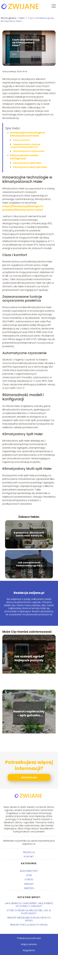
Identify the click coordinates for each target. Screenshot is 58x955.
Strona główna (9, 18)
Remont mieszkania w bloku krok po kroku (29, 919)
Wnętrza (29, 888)
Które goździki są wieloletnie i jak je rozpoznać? (29, 912)
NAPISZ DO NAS (29, 777)
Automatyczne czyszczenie (28, 151)
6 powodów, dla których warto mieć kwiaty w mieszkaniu (29, 534)
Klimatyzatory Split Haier (27, 163)
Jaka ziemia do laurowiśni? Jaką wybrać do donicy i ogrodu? (29, 905)
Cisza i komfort (21, 140)
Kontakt (29, 856)
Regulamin (29, 950)
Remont (29, 884)
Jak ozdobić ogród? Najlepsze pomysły (29, 658)
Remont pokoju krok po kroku (29, 924)
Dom (22, 18)
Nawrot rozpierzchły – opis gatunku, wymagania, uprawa (29, 713)
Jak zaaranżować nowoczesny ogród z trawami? (29, 564)
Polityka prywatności (29, 938)
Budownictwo (29, 871)
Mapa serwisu (29, 944)
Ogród (29, 879)
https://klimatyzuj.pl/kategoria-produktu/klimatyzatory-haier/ (23, 208)
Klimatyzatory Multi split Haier (30, 167)
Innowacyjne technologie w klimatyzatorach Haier (27, 134)
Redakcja (29, 852)
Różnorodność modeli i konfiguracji (24, 157)
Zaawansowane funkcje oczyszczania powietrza (25, 145)
